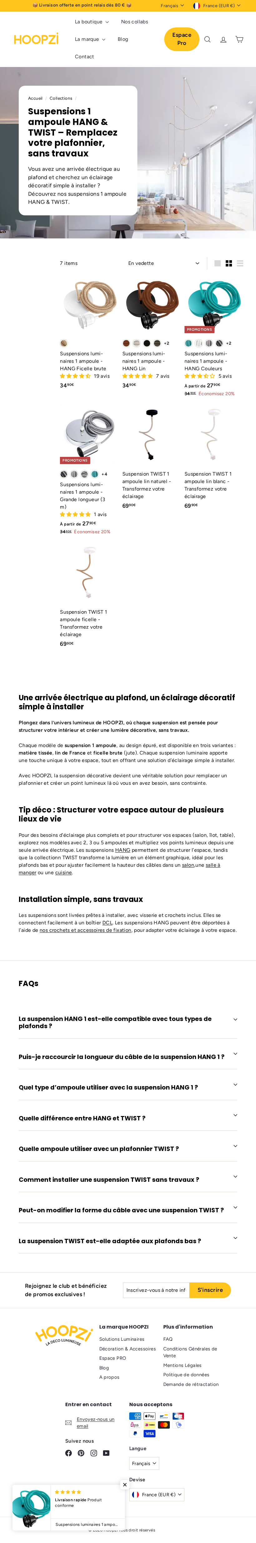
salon (188, 865)
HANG (122, 850)
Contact (84, 57)
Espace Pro (181, 38)
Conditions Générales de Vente (190, 1352)
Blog (123, 39)
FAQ (168, 1339)
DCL (107, 923)
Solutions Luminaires (122, 1339)
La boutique (89, 22)
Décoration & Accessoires (127, 1349)
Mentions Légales (182, 1365)
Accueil (36, 98)
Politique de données (186, 1375)
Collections (61, 98)
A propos (109, 1377)
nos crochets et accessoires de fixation (85, 930)
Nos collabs (134, 22)
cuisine (63, 872)
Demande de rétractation (191, 1384)
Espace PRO (112, 1358)
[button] (76, 376)
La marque (88, 39)
